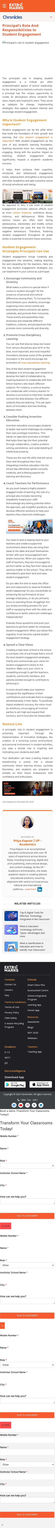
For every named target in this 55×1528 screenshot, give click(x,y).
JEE (6, 1062)
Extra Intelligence (15, 1071)
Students (10, 1046)
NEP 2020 (33, 1032)
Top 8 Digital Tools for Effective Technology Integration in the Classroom (35, 916)
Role (3, 1160)
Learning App (34, 1004)
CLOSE (6, 1225)
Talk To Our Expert (27, 1216)
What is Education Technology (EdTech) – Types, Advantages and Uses (32, 931)
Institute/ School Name (14, 1173)
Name (4, 1148)
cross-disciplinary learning (35, 362)
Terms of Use (12, 1007)
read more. (31, 889)
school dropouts (22, 212)
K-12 (7, 1052)
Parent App (33, 1010)
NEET (8, 1057)
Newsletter (34, 1021)
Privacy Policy (12, 1012)
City (3, 1185)
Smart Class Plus (36, 984)
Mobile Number (9, 1136)
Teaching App (35, 1051)
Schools (32, 979)
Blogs (30, 1027)
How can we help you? (13, 1196)
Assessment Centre (38, 990)
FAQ (7, 995)
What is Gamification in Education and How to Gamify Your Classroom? (32, 946)
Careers (9, 989)
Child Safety (11, 1017)
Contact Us (10, 984)
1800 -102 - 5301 (29, 1100)
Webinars (32, 1038)
